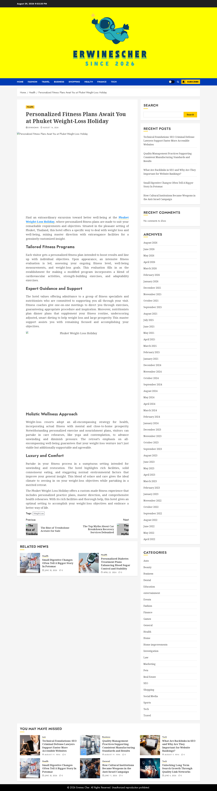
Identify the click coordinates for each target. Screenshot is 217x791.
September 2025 (152, 307)
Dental (147, 580)
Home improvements (155, 644)
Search (150, 105)
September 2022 (152, 513)
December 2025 (152, 287)
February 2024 (151, 416)
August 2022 (150, 520)
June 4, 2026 (170, 776)
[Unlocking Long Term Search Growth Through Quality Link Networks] (150, 768)
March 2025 (150, 346)
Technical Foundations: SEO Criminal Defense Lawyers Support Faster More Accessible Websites (168, 140)
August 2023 (150, 455)
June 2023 (149, 461)
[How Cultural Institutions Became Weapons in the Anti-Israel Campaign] (90, 768)
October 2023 (151, 442)
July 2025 (148, 320)
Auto (146, 560)
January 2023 (150, 494)
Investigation (150, 651)
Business (59, 81)
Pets (145, 670)
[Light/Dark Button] (172, 81)
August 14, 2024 (50, 128)
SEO (145, 683)
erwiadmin (33, 128)
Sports (147, 702)
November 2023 (152, 436)
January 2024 (150, 423)
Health (88, 81)
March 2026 (150, 268)
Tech (114, 81)
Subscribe (193, 81)
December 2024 (152, 365)
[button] (178, 82)
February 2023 (151, 487)
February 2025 (151, 352)
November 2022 (152, 500)
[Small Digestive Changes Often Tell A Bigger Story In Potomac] (30, 563)
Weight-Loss (39, 513)
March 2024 (150, 410)
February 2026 (151, 275)
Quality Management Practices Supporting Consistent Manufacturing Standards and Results (167, 157)
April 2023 (149, 474)
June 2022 (149, 526)
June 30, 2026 (51, 570)
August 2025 (150, 313)
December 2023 (152, 429)
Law (145, 657)
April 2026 (149, 262)
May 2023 (148, 468)
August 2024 (150, 391)
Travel (46, 81)
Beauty (147, 567)
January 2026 (150, 281)
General (147, 625)
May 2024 (148, 397)
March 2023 (150, 481)
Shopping (74, 81)
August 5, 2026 (172, 755)
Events (147, 599)
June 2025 (149, 326)
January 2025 (150, 358)
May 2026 (148, 255)
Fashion (32, 81)
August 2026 (150, 242)
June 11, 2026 (111, 776)
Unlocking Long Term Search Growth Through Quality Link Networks (177, 768)
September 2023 (152, 449)
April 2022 (149, 539)
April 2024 (149, 403)
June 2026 (149, 249)
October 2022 (151, 507)
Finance (101, 81)
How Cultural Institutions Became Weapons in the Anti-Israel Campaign (118, 768)
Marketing (149, 664)
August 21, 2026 (52, 755)
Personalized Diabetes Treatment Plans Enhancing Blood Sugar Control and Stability (115, 563)
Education (149, 586)
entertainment (151, 593)
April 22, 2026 (109, 572)
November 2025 (152, 294)
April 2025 (149, 339)
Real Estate (149, 676)
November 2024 (152, 371)
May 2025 (148, 333)
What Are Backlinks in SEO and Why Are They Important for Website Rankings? (178, 745)
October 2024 (151, 378)
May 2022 (148, 532)
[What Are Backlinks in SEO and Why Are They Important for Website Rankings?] (150, 745)
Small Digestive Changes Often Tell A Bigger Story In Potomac (57, 563)
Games (147, 618)
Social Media (150, 696)
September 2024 (152, 384)
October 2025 (151, 300)
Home (20, 81)
